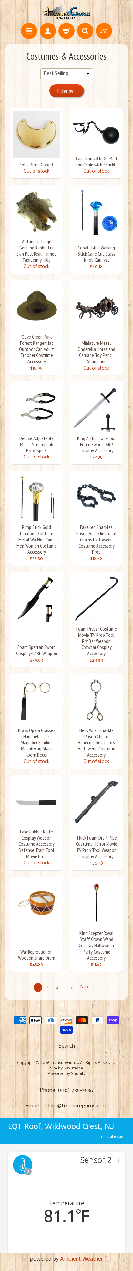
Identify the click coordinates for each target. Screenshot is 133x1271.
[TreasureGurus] (67, 12)
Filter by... (66, 91)
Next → (88, 987)
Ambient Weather (81, 1259)
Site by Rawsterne (66, 1068)
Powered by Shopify (66, 1074)
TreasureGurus (64, 1063)
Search (66, 1046)
